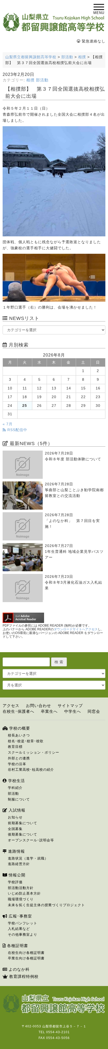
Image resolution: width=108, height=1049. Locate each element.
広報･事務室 (19, 916)
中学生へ (72, 711)
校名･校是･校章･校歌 (26, 741)
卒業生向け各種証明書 (26, 958)
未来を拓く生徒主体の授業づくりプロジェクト (46, 905)
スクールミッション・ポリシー (33, 752)
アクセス (11, 705)
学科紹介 (15, 788)
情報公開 (16, 875)
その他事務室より (22, 934)
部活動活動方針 (21, 888)
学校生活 (16, 780)
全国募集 (15, 829)
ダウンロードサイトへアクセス (76, 629)
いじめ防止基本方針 (24, 893)
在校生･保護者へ (18, 711)
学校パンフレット (22, 923)
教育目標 (15, 747)
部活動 (42, 80)
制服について (19, 799)
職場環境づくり (21, 899)
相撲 (30, 80)
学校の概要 (19, 728)
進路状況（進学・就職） (28, 858)
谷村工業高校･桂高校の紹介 (31, 770)
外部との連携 (19, 758)
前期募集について (22, 823)
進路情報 (16, 851)
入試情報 (16, 810)
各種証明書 (17, 945)
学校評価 (15, 882)
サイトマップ (70, 705)
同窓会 (94, 711)
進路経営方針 (19, 864)
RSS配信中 (16, 430)
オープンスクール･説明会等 (31, 840)
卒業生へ (49, 711)
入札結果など (19, 929)
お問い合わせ (38, 705)
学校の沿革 (17, 764)
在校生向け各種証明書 (26, 953)
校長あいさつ (19, 735)
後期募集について (22, 834)
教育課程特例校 (23, 976)
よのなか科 (18, 969)
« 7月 (8, 424)
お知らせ (15, 817)
